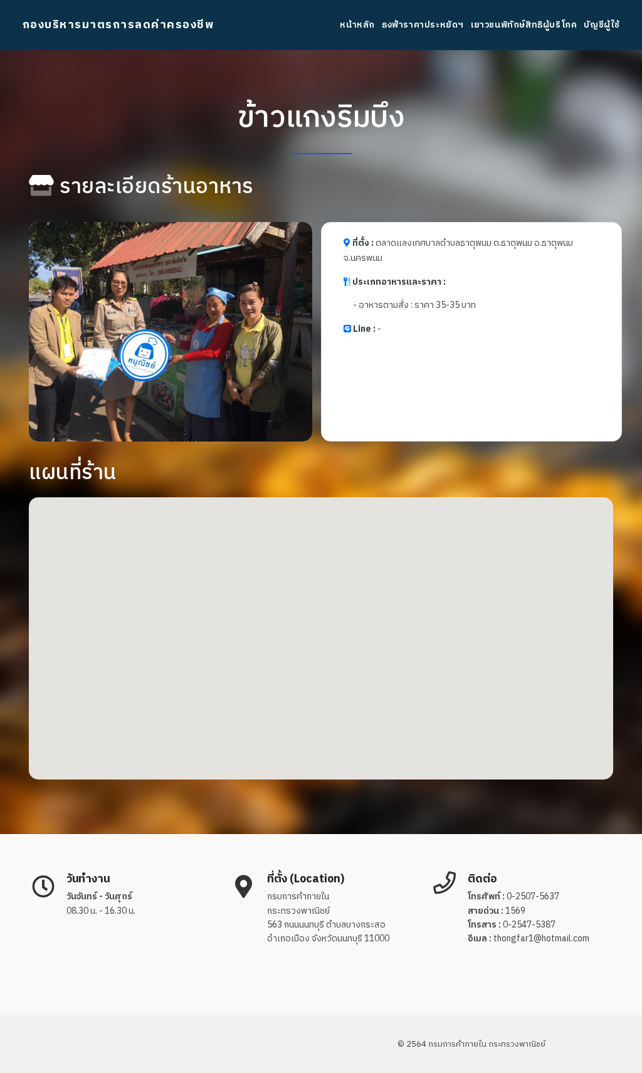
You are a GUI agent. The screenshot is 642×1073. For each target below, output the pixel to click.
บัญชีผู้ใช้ (602, 25)
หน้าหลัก (357, 25)
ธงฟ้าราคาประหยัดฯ (423, 25)
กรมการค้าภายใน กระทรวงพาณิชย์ (486, 1044)
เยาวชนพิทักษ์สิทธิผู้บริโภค (524, 25)
